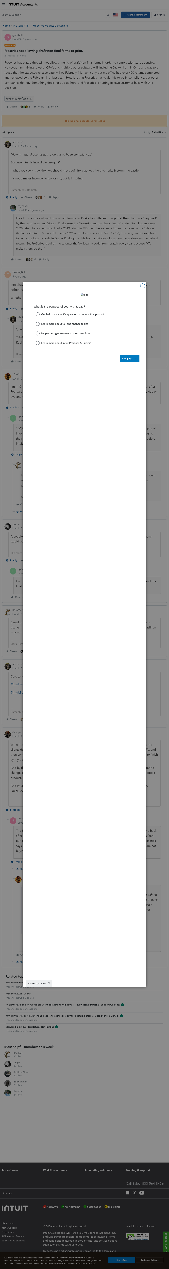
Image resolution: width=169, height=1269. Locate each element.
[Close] (142, 286)
